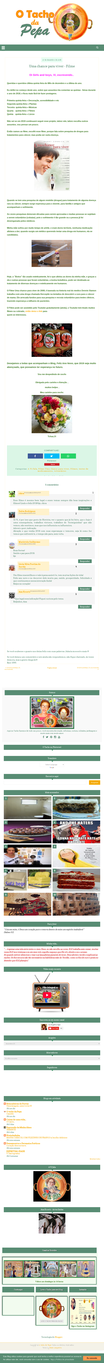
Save (53, 464)
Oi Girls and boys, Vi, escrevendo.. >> (88, 668)
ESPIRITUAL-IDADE (15, 1151)
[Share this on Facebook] (35, 456)
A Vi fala (32, 469)
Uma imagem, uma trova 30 (19, 1106)
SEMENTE (11, 1129)
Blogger (58, 1337)
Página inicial (52, 668)
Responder (85, 508)
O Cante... (10, 1122)
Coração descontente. (16, 1145)
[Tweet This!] (51, 456)
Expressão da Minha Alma (18, 1127)
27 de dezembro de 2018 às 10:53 (27, 513)
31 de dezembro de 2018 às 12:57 (27, 568)
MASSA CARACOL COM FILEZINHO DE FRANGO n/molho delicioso (36, 1137)
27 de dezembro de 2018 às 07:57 (32, 492)
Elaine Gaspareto (56, 1348)
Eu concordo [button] (92, 1358)
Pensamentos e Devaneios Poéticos (23, 1143)
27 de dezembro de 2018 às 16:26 (27, 544)
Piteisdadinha (13, 1135)
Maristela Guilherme (29, 542)
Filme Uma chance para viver (53, 469)
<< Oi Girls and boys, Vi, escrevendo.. (12, 668)
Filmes (74, 469)
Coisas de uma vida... (16, 1119)
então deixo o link (33, 311)
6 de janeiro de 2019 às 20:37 (37, 591)
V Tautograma (13, 1153)
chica (21, 493)
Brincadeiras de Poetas (17, 1103)
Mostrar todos (95, 1159)
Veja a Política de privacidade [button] (62, 1359)
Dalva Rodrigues (27, 511)
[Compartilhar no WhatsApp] (68, 456)
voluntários (60, 471)
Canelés (10, 1114)
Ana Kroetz (24, 592)
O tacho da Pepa (14, 1111)
